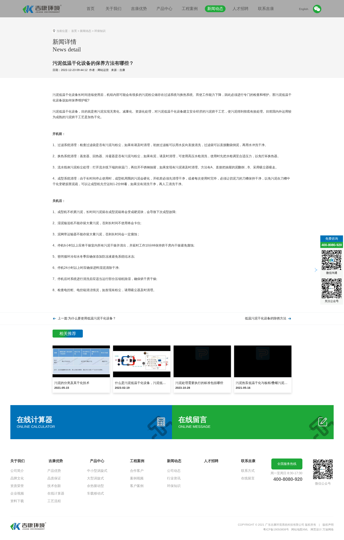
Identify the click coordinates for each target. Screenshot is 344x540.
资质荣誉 (17, 486)
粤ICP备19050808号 (276, 529)
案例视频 (137, 478)
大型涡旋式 (95, 478)
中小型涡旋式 (97, 471)
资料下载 (17, 501)
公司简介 (17, 471)
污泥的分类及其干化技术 (71, 383)
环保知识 (100, 30)
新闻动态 (215, 8)
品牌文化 (17, 478)
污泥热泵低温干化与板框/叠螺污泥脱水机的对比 (269, 383)
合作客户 (137, 471)
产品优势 (54, 471)
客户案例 (137, 486)
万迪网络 (328, 529)
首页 (91, 8)
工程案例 (190, 8)
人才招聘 (240, 8)
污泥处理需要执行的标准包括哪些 (199, 383)
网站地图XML (299, 529)
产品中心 (164, 8)
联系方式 (248, 471)
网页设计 (316, 529)
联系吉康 (266, 8)
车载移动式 (95, 493)
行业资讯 (174, 478)
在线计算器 (55, 493)
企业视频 (17, 493)
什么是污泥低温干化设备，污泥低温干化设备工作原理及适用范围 (161, 383)
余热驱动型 (95, 486)
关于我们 (113, 8)
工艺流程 (54, 501)
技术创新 (54, 486)
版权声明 (328, 524)
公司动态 (174, 471)
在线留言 (248, 478)
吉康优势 (139, 8)
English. (304, 9)
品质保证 (54, 478)
